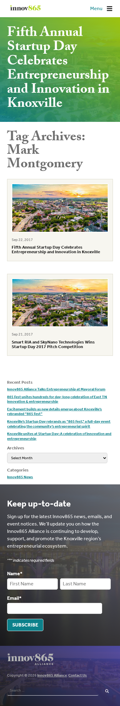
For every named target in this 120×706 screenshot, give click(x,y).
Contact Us (77, 675)
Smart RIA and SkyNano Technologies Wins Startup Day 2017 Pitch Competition (53, 344)
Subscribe (25, 625)
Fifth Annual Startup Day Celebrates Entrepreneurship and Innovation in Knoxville (56, 249)
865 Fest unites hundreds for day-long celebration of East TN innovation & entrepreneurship (57, 399)
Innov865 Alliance (52, 675)
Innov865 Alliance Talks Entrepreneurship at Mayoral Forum (56, 389)
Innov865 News (20, 477)
